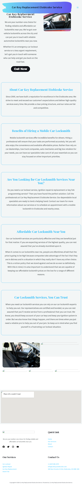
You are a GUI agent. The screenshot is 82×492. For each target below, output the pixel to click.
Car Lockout (6, 464)
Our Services (52, 441)
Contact (50, 447)
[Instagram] (13, 447)
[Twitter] (8, 447)
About (50, 444)
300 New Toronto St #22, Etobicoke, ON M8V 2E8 (63, 469)
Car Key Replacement (10, 469)
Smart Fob (6, 471)
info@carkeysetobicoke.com (57, 467)
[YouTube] (18, 447)
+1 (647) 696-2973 (53, 464)
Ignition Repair (7, 467)
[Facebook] (4, 447)
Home (50, 439)
